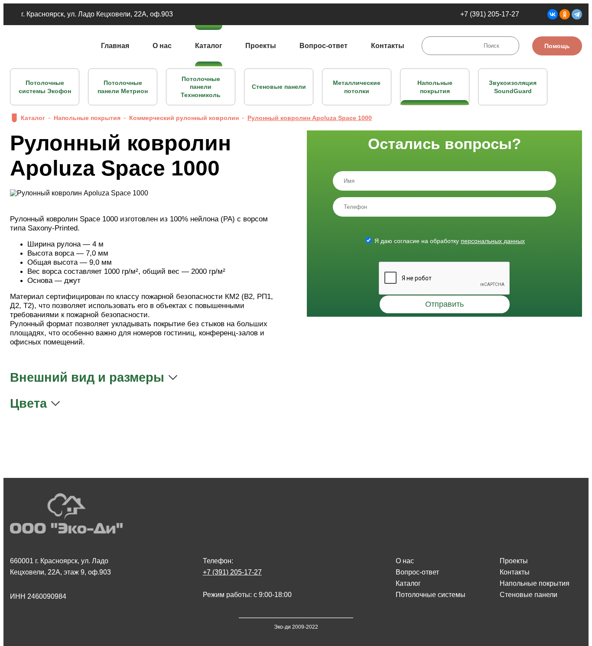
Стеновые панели (279, 86)
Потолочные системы (430, 594)
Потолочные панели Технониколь (201, 86)
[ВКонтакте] (552, 14)
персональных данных (493, 240)
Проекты (260, 45)
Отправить (444, 304)
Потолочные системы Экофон (45, 86)
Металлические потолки (357, 86)
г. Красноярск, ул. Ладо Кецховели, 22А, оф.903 (97, 14)
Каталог (208, 45)
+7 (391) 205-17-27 (489, 14)
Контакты (387, 45)
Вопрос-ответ (323, 45)
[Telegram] (577, 14)
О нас (162, 45)
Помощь (557, 45)
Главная (115, 45)
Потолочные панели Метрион (123, 86)
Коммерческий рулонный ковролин (184, 117)
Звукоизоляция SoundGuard (513, 86)
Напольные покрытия (434, 86)
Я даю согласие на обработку (449, 240)
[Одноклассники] (564, 14)
